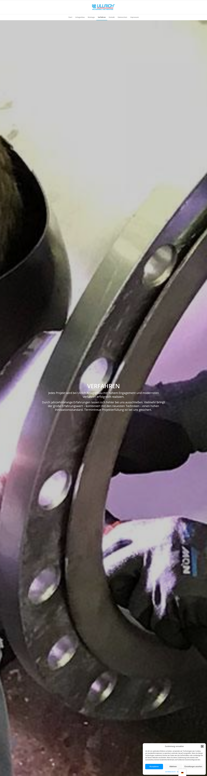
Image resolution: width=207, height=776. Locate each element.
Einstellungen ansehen (193, 766)
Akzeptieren (154, 766)
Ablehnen (173, 766)
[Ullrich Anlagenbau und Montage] (103, 7)
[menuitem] (70, 17)
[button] (202, 746)
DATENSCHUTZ (170, 772)
